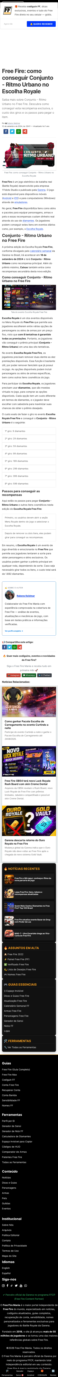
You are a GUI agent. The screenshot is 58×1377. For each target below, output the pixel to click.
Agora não (8, 24)
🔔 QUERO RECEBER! (41, 24)
